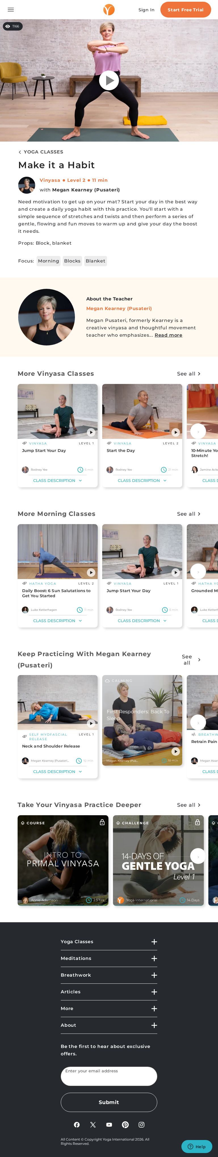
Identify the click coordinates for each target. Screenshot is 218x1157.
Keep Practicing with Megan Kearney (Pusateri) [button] (84, 659)
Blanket (96, 261)
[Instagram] (141, 1124)
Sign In (147, 9)
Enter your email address (91, 1071)
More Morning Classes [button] (57, 514)
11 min (100, 180)
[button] (91, 432)
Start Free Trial (186, 9)
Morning (48, 261)
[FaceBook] (76, 1124)
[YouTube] (109, 1124)
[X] (93, 1124)
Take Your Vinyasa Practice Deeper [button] (79, 805)
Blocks (72, 261)
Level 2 (76, 180)
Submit (109, 1102)
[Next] (198, 431)
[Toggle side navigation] (11, 10)
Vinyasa (50, 180)
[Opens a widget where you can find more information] (196, 1147)
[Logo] (109, 9)
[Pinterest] (125, 1124)
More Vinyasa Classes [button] (56, 373)
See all (186, 374)
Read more (169, 335)
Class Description (54, 480)
